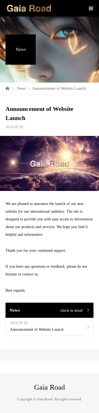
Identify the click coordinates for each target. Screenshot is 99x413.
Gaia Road (49, 387)
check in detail (71, 310)
